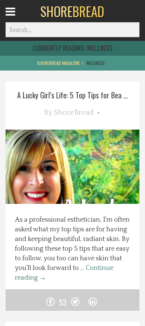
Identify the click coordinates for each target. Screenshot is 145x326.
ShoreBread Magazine (58, 63)
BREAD (72, 11)
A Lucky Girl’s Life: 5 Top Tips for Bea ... (72, 95)
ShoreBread (74, 112)
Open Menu (19, 18)
